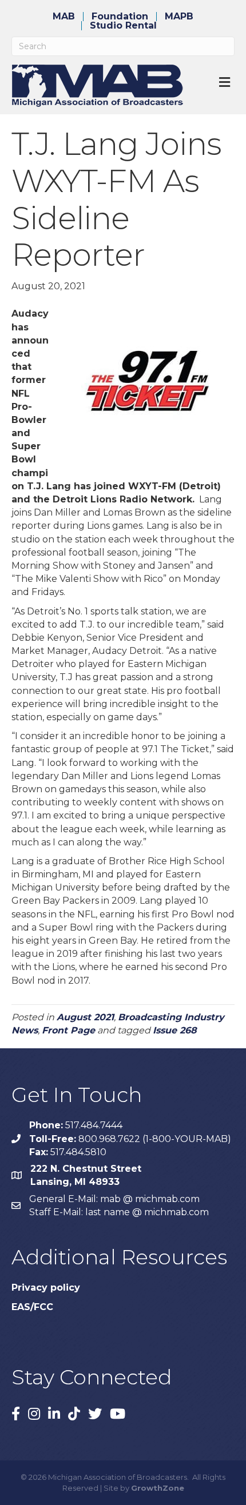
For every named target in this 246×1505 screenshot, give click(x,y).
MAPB (179, 16)
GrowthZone (157, 1487)
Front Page (68, 1030)
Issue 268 (175, 1030)
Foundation (120, 16)
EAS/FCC (32, 1307)
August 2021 (85, 1017)
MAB (64, 16)
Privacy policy (45, 1287)
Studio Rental (123, 25)
